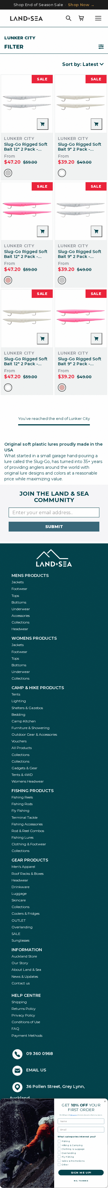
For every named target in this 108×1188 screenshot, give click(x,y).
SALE (16, 933)
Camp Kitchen (24, 721)
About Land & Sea (26, 969)
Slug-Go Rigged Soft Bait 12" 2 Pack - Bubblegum (26, 256)
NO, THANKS (81, 1181)
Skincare (19, 900)
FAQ (15, 1028)
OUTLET (19, 920)
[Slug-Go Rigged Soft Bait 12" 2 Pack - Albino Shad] (27, 318)
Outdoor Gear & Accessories (34, 734)
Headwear (20, 629)
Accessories (21, 615)
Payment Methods (27, 1035)
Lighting (19, 701)
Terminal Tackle (24, 817)
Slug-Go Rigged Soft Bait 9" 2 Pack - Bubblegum (79, 363)
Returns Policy (24, 1008)
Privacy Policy (23, 1015)
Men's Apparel (23, 866)
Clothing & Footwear (29, 844)
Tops (15, 595)
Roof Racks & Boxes (27, 873)
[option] (8, 173)
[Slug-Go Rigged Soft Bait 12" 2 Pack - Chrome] (27, 104)
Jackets (18, 582)
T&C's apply (73, 1114)
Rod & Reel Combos (28, 831)
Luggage (19, 893)
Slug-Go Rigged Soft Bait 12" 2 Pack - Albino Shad (26, 363)
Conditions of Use (26, 1022)
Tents (16, 694)
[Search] (68, 18)
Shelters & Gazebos (27, 708)
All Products (22, 748)
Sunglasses (20, 940)
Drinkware (20, 887)
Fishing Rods (22, 804)
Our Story (20, 963)
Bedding (18, 714)
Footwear (19, 588)
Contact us (21, 983)
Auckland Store (24, 956)
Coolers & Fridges (25, 913)
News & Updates (25, 976)
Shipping (19, 1002)
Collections (20, 622)
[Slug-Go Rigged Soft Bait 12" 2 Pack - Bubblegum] (27, 211)
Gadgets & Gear (24, 768)
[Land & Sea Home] (26, 18)
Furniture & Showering (31, 728)
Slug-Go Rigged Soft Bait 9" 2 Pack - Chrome (79, 256)
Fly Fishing (20, 810)
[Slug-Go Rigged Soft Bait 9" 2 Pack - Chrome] (81, 211)
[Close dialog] (105, 1101)
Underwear (21, 609)
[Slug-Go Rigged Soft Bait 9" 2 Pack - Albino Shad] (81, 104)
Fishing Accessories (27, 824)
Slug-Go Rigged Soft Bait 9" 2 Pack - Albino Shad (79, 149)
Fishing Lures (22, 837)
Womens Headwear (28, 781)
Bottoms (19, 602)
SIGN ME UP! (81, 1172)
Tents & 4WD (22, 774)
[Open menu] (98, 18)
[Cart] (81, 18)
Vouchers (19, 741)
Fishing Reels (22, 797)
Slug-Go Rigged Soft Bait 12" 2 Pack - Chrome (26, 149)
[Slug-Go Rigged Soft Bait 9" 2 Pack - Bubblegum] (81, 318)
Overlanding (22, 927)
